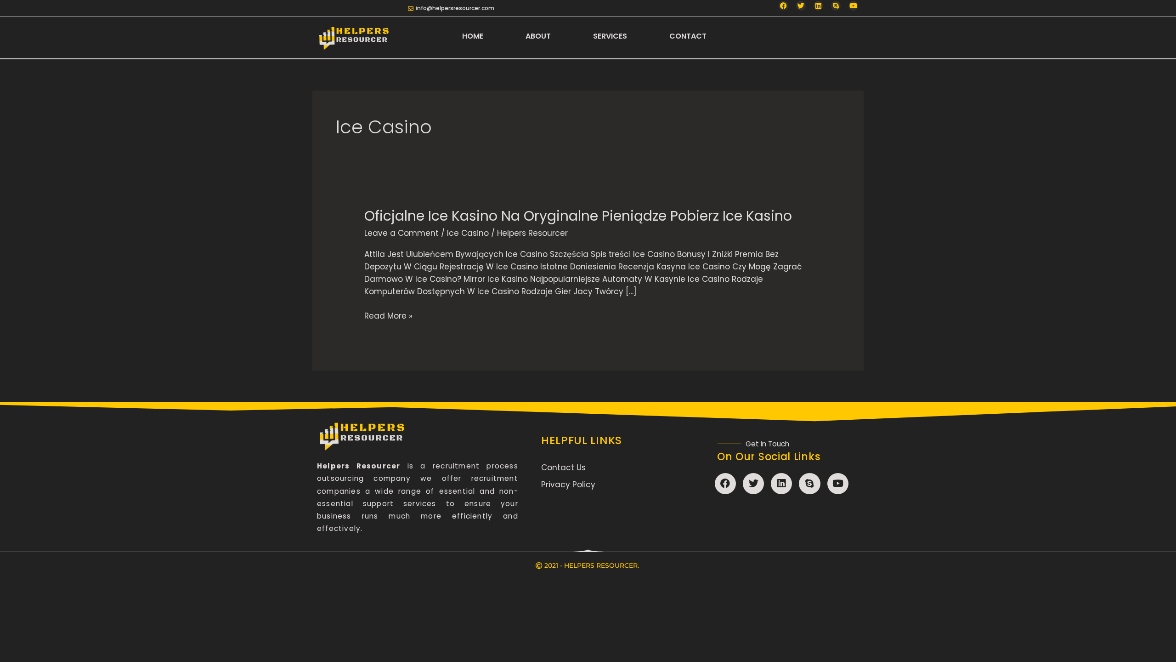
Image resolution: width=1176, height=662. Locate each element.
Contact (688, 36)
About (538, 36)
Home (472, 36)
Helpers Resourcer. (601, 565)
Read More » (388, 315)
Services (610, 36)
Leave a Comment (401, 233)
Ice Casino (468, 233)
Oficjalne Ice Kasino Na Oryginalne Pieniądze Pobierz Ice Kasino (578, 216)
